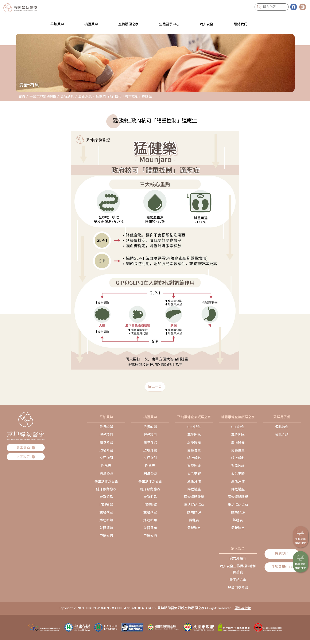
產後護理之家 (128, 24)
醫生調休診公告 (106, 481)
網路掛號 (106, 473)
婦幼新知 (106, 520)
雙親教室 (106, 512)
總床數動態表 (106, 489)
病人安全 (206, 24)
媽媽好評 (194, 512)
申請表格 (106, 535)
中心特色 (194, 427)
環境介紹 (106, 450)
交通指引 (106, 458)
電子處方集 (237, 580)
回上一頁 (155, 386)
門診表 (106, 466)
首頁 (22, 96)
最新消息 (67, 96)
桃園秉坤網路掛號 (300, 566)
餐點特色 (281, 427)
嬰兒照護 (194, 466)
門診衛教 (106, 504)
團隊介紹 (106, 442)
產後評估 (194, 481)
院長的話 (106, 427)
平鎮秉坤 (57, 24)
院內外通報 (237, 558)
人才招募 (25, 457)
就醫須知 (106, 528)
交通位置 (194, 450)
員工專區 (25, 447)
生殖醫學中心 (169, 24)
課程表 (194, 520)
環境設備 (194, 442)
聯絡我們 (240, 24)
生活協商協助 (194, 504)
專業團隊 (194, 435)
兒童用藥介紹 (238, 587)
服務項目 (106, 435)
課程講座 (194, 489)
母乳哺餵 (194, 473)
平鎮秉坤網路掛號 (300, 541)
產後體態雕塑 (194, 497)
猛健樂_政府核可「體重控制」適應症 (124, 96)
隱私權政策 (243, 608)
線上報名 (194, 458)
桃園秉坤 (91, 24)
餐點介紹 (281, 435)
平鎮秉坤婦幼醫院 (43, 96)
